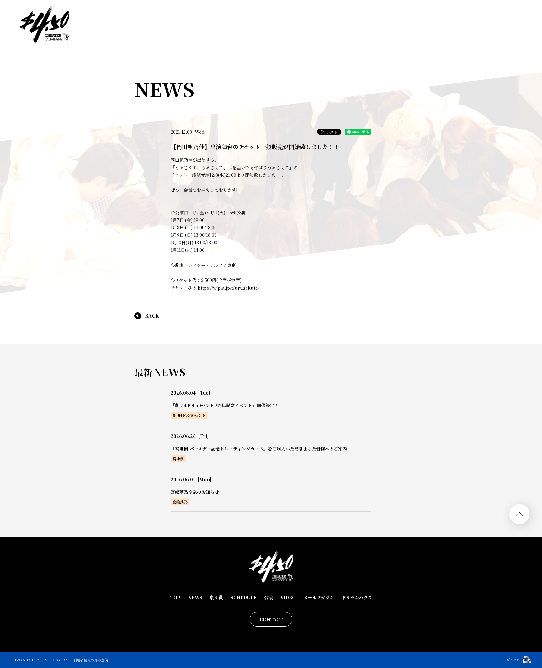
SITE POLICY (56, 659)
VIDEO (288, 597)
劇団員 (216, 597)
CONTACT (271, 619)
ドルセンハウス (357, 597)
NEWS (195, 597)
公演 (268, 597)
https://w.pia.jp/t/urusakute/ (228, 288)
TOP (175, 597)
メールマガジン (318, 597)
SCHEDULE (244, 597)
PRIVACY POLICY (25, 659)
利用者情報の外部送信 (90, 659)
